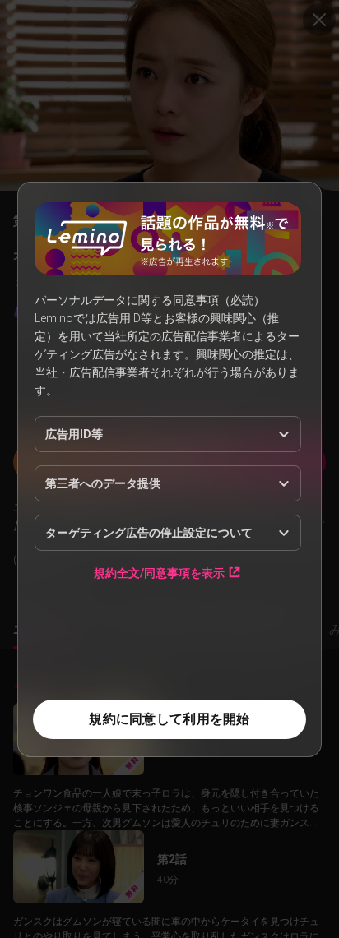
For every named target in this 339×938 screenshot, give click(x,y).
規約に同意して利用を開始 (169, 719)
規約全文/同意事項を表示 (159, 572)
